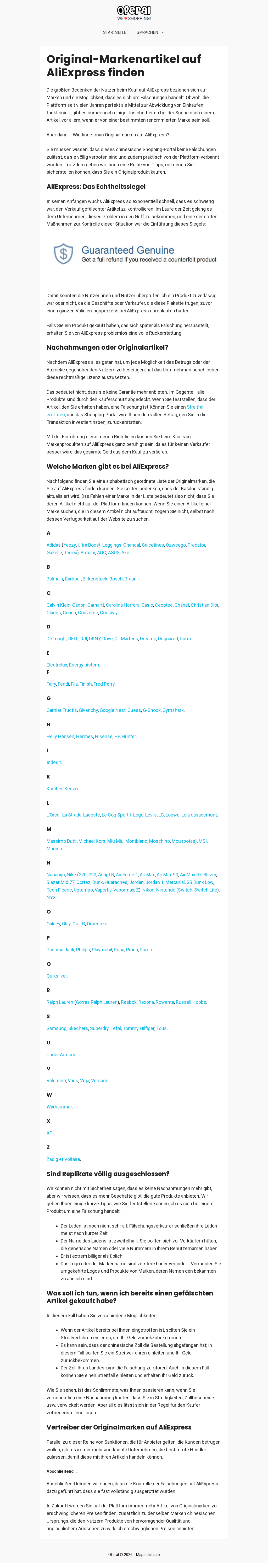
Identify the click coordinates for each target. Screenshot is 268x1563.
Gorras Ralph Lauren (97, 1002)
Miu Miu (115, 841)
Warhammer (59, 1106)
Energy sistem (84, 665)
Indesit (54, 762)
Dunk (97, 882)
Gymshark (173, 710)
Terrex (70, 552)
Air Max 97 (191, 874)
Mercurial (175, 882)
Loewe (173, 815)
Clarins (54, 612)
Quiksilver (57, 976)
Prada (132, 949)
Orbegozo (97, 923)
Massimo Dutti (62, 841)
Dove (107, 638)
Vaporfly (103, 890)
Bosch (116, 579)
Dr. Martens (126, 638)
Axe (125, 552)
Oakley (53, 923)
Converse (88, 612)
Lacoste (91, 815)
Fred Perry (104, 684)
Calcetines (153, 545)
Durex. (186, 638)
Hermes (84, 736)
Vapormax (123, 890)
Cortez (83, 882)
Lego (138, 815)
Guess (134, 710)
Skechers (78, 1028)
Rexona (146, 1002)
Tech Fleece (59, 890)
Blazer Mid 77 (61, 882)
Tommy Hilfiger (138, 1028)
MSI (203, 841)
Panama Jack (60, 949)
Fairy (51, 684)
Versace (99, 1080)
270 (83, 874)
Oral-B (78, 923)
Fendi (63, 684)
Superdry (99, 1028)
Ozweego (176, 545)
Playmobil (102, 949)
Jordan (136, 882)
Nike (71, 874)
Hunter (129, 736)
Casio (147, 605)
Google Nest (113, 710)
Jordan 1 (155, 882)
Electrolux (57, 665)
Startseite (114, 32)
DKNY (94, 638)
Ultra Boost (89, 545)
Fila (74, 684)
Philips (83, 949)
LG (161, 815)
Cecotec (164, 605)
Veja (84, 1080)
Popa (119, 949)
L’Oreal (53, 815)
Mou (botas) (184, 841)
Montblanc (136, 841)
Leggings (111, 545)
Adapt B (106, 874)
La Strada (71, 815)
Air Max (147, 874)
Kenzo (71, 788)
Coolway (109, 612)
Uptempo (83, 890)
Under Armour (61, 1054)
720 (92, 874)
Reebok (129, 1002)
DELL (73, 638)
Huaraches (116, 882)
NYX (51, 897)
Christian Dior (204, 605)
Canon (79, 605)
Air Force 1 (127, 874)
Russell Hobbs (191, 1002)
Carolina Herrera (122, 605)
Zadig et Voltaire (63, 1159)
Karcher (55, 788)
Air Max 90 (167, 874)
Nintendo (165, 890)
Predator (196, 545)
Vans (73, 1080)
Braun (131, 579)
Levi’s (151, 815)
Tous (161, 1028)
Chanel (182, 605)
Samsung (56, 1028)
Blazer (209, 874)
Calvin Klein (58, 605)
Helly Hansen (60, 736)
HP (117, 736)
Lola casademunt (199, 815)
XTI (50, 1133)
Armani (88, 552)
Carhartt (95, 605)
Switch (185, 890)
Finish (86, 684)
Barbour (73, 579)
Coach (69, 612)
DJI (83, 638)
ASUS (114, 552)
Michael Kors (92, 841)
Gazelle (54, 552)
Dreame (148, 638)
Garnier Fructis (62, 710)
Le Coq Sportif (116, 815)
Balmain (55, 579)
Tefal (115, 1028)
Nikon (148, 890)
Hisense (104, 736)
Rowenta (165, 1002)
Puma (146, 949)
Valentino (56, 1080)
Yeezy (69, 545)
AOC (101, 552)
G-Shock (152, 710)
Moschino (159, 841)
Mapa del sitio (148, 1554)
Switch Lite (205, 890)
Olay (66, 923)
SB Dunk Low (200, 882)
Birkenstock (95, 579)
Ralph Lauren (60, 1002)
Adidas (54, 545)
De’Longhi (56, 638)
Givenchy (88, 710)
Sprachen (147, 32)
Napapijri (56, 874)
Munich (54, 848)
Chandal (131, 545)
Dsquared (168, 638)
